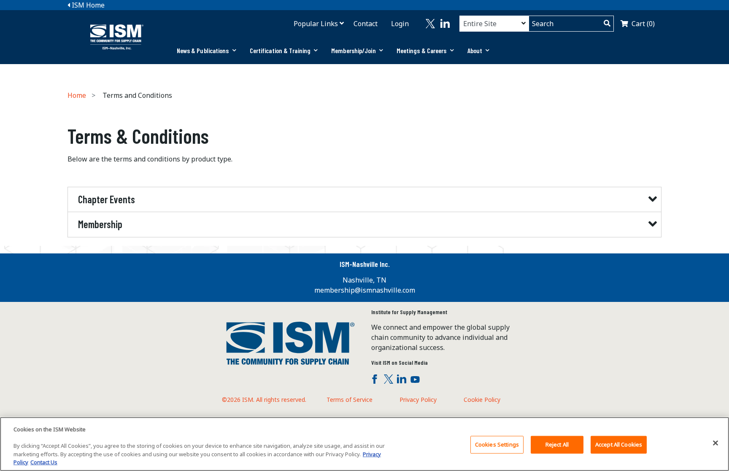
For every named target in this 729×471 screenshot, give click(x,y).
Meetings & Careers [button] (422, 50)
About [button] (475, 50)
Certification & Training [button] (280, 50)
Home (77, 95)
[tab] (206, 50)
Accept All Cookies (618, 444)
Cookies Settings (497, 444)
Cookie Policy (482, 400)
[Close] (715, 443)
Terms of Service (350, 400)
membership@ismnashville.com (364, 290)
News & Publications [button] (203, 50)
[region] (364, 444)
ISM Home (87, 5)
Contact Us (43, 462)
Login (400, 23)
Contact (366, 23)
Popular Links (316, 23)
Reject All (557, 444)
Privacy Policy (418, 400)
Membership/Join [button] (353, 50)
